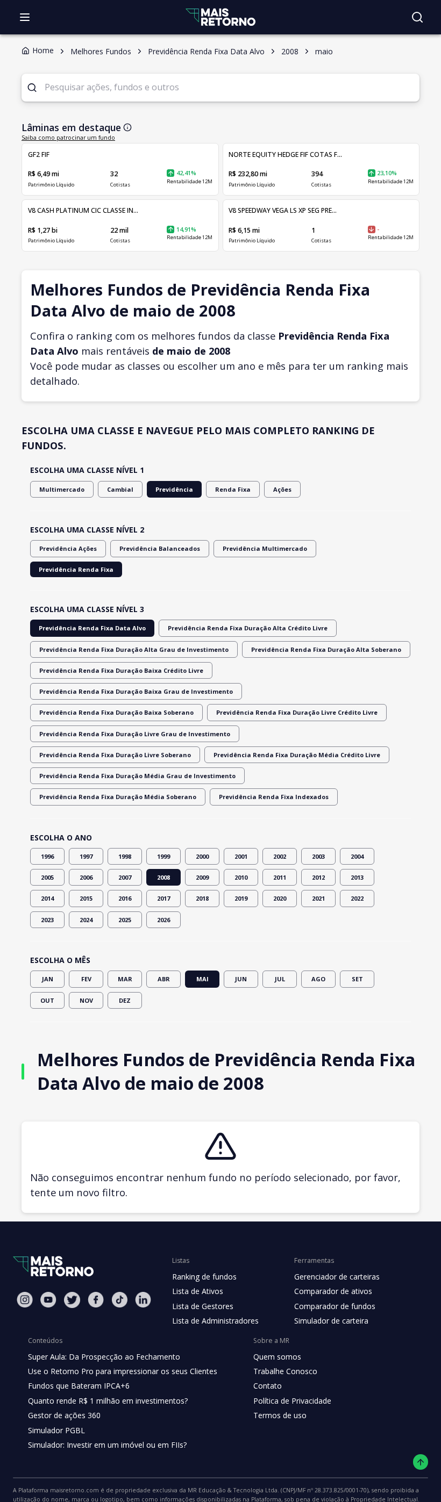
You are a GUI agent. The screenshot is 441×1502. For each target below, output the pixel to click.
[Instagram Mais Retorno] (25, 1299)
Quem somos (277, 1357)
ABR (164, 979)
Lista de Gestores (202, 1306)
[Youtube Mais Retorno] (48, 1299)
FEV (86, 979)
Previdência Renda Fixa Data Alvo (92, 628)
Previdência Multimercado (265, 548)
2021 (318, 898)
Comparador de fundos (334, 1306)
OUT (47, 1000)
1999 (163, 856)
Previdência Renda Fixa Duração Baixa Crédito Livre (121, 670)
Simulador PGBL (56, 1430)
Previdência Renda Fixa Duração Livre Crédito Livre (297, 712)
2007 (124, 877)
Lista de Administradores (215, 1321)
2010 (240, 877)
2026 (163, 920)
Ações (282, 489)
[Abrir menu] (24, 17)
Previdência (174, 489)
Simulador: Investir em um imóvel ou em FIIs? (107, 1445)
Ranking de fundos (204, 1276)
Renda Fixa (233, 489)
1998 (124, 856)
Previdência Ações (68, 548)
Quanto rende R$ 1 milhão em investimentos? (108, 1401)
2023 (47, 920)
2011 (279, 877)
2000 (202, 856)
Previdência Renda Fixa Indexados (274, 797)
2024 (86, 920)
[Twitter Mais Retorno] (72, 1300)
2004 (357, 856)
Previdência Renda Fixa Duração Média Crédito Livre (297, 755)
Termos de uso (280, 1415)
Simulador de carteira (331, 1321)
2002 (279, 856)
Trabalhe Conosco (285, 1371)
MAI (202, 979)
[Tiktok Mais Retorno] (119, 1299)
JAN (47, 979)
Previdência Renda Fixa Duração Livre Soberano (115, 755)
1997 (86, 856)
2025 (124, 920)
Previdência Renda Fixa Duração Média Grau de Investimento (137, 776)
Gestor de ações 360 (64, 1415)
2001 (240, 856)
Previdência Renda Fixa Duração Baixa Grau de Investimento (136, 691)
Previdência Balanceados (159, 548)
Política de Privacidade (292, 1401)
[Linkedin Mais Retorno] (143, 1299)
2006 (86, 877)
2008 (163, 877)
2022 (357, 898)
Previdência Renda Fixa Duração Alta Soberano (326, 649)
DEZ (125, 1000)
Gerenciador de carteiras (337, 1276)
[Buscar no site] (417, 17)
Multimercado (61, 489)
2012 (318, 877)
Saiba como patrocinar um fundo (68, 137)
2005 (47, 877)
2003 (318, 856)
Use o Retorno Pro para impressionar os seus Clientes (122, 1371)
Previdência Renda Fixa (76, 569)
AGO (318, 979)
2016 (124, 898)
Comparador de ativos (333, 1291)
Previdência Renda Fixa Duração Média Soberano (117, 797)
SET (357, 979)
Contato (267, 1386)
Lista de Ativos (197, 1291)
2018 (202, 898)
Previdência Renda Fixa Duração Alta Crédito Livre (248, 628)
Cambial (120, 489)
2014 (47, 898)
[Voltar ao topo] (421, 1462)
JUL (280, 979)
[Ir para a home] (220, 17)
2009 (202, 877)
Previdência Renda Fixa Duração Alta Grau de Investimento (134, 649)
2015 (86, 898)
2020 (279, 898)
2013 (357, 877)
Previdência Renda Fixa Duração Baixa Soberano (116, 712)
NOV (86, 1000)
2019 (240, 898)
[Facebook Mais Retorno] (96, 1299)
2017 (163, 898)
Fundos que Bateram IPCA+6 (79, 1386)
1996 (47, 856)
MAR (125, 979)
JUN (241, 979)
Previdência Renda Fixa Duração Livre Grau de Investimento (134, 734)
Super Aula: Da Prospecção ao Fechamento (104, 1357)
